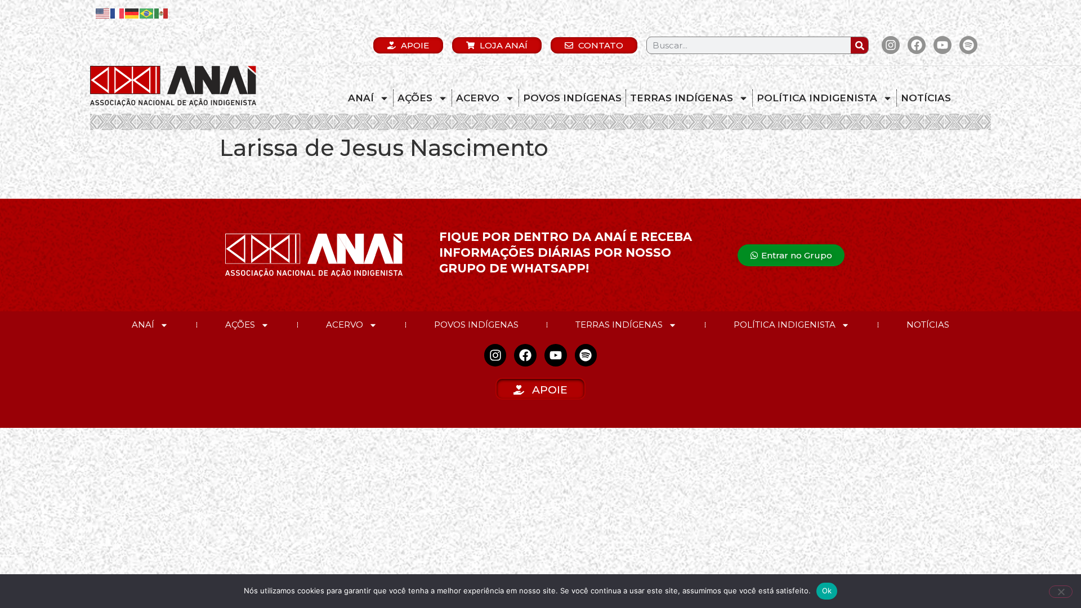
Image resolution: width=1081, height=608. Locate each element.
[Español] (161, 12)
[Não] (1061, 591)
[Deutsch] (132, 12)
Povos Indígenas (572, 98)
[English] (103, 12)
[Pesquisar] (859, 45)
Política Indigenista (817, 98)
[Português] (147, 12)
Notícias (926, 98)
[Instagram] (891, 45)
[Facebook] (917, 45)
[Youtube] (942, 45)
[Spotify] (968, 45)
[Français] (117, 12)
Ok (827, 590)
